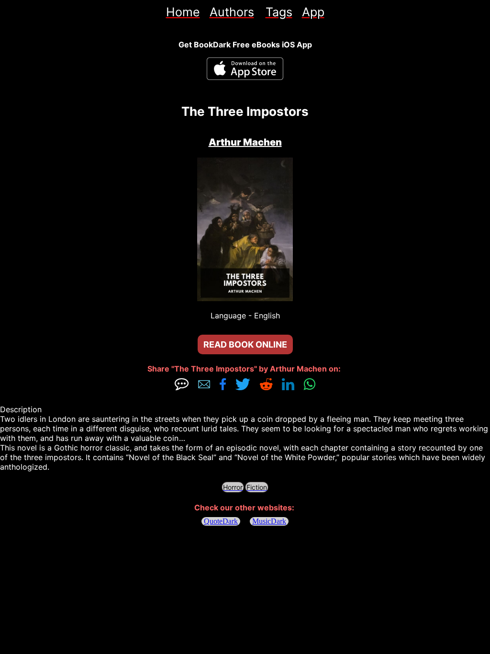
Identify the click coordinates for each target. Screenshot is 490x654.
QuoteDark (221, 521)
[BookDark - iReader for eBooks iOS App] (245, 68)
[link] (183, 12)
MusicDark (269, 521)
